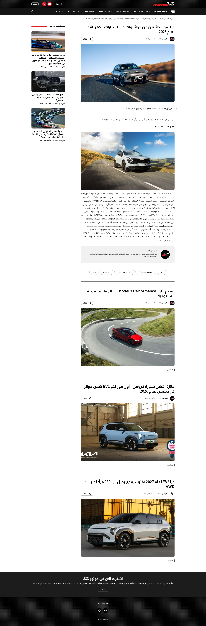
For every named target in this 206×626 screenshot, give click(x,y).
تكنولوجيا (106, 272)
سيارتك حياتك (88, 11)
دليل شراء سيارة (122, 11)
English (59, 4)
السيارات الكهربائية (145, 272)
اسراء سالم (161, 494)
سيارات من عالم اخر (105, 11)
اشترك (35, 4)
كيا (161, 272)
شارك (85, 39)
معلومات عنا (103, 603)
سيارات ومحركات (160, 11)
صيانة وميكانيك (74, 11)
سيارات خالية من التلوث (141, 11)
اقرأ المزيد (170, 370)
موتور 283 (162, 39)
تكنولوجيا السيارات (124, 272)
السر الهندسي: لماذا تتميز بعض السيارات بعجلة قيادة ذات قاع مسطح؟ (48, 97)
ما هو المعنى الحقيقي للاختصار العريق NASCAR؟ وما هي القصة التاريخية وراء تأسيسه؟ (48, 134)
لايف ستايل (59, 11)
